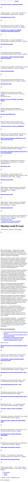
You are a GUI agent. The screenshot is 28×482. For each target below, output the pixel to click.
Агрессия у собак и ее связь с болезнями (11, 408)
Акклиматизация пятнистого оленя (13, 340)
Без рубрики (7, 472)
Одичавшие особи (5, 166)
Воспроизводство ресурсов (8, 17)
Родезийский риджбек (6, 219)
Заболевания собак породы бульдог (10, 459)
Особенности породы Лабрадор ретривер (12, 4)
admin (19, 229)
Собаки (5, 473)
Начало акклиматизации (7, 71)
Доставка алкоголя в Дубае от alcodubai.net (12, 126)
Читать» (21, 14)
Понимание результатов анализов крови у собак (14, 372)
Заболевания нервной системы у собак (11, 384)
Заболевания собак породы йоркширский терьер (14, 396)
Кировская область (19, 337)
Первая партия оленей (7, 179)
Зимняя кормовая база (7, 207)
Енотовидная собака (6, 83)
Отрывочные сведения (7, 44)
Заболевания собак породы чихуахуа (10, 447)
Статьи (5, 475)
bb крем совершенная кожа (8, 114)
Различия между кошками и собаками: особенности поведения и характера (11, 30)
